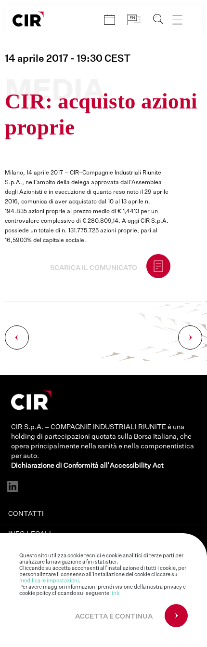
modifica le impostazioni (49, 580)
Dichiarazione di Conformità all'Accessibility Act (87, 465)
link (114, 593)
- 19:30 (67, 59)
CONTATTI (26, 514)
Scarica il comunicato (93, 268)
